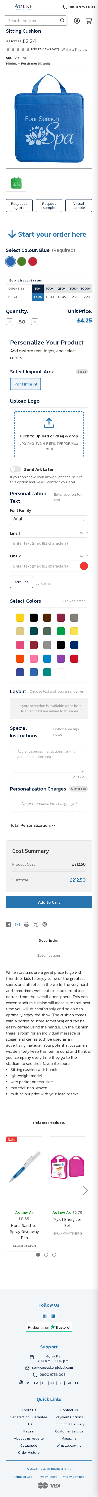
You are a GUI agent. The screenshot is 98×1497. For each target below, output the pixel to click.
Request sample (49, 205)
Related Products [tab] (49, 1122)
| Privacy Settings (71, 1476)
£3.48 (50, 296)
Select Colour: (40, 250)
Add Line (21, 582)
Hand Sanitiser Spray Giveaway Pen (24, 1231)
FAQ (29, 1424)
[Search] (62, 20)
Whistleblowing (69, 1445)
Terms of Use (23, 1476)
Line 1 (15, 533)
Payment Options (69, 1417)
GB (68, 1383)
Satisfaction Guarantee (28, 1417)
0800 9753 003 (52, 1374)
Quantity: (17, 311)
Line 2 (15, 556)
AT (52, 1383)
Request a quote (19, 205)
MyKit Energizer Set (67, 1222)
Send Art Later (39, 469)
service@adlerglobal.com (52, 1367)
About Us (28, 1410)
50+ (38, 288)
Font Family (20, 510)
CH (77, 1383)
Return (28, 1431)
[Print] (26, 924)
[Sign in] (77, 20)
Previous (7, 1190)
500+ (74, 288)
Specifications (49, 955)
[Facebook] (8, 924)
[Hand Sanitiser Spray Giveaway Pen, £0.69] (24, 1167)
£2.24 (86, 296)
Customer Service (69, 1431)
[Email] (17, 924)
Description (49, 940)
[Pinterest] (44, 924)
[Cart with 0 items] (89, 20)
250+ (62, 288)
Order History (29, 1452)
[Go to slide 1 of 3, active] (38, 1255)
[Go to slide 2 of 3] (46, 1255)
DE (44, 1383)
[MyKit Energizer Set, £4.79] (67, 1167)
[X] (35, 924)
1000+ (86, 288)
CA (36, 1383)
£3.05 (62, 296)
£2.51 (73, 296)
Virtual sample (79, 205)
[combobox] (49, 520)
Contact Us (69, 1410)
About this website (29, 1438)
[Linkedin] (53, 1316)
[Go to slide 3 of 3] (54, 1255)
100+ (50, 288)
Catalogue (28, 1445)
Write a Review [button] (74, 49)
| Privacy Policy (45, 1476)
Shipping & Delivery (69, 1424)
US (28, 1383)
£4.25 (38, 296)
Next (85, 1190)
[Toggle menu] (7, 7)
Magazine (69, 1438)
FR (61, 1383)
